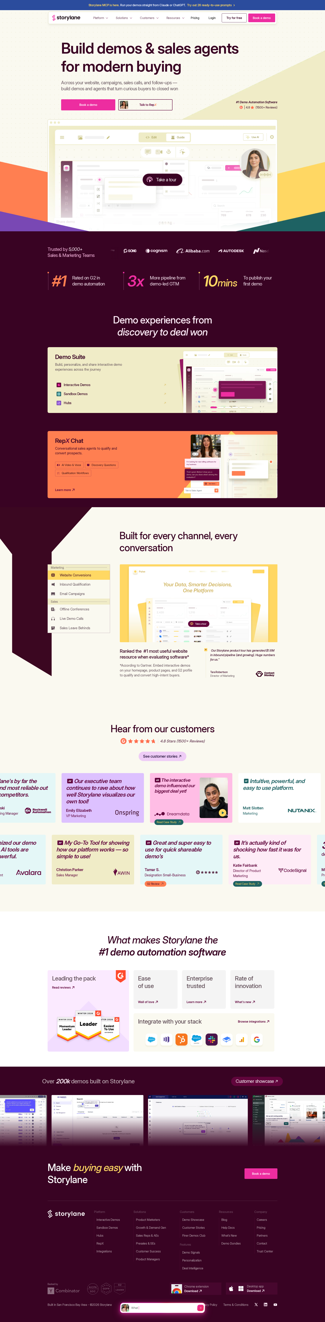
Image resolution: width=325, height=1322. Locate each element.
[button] (101, 18)
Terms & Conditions (235, 1305)
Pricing (195, 18)
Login (212, 18)
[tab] (79, 572)
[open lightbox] (199, 798)
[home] (66, 18)
